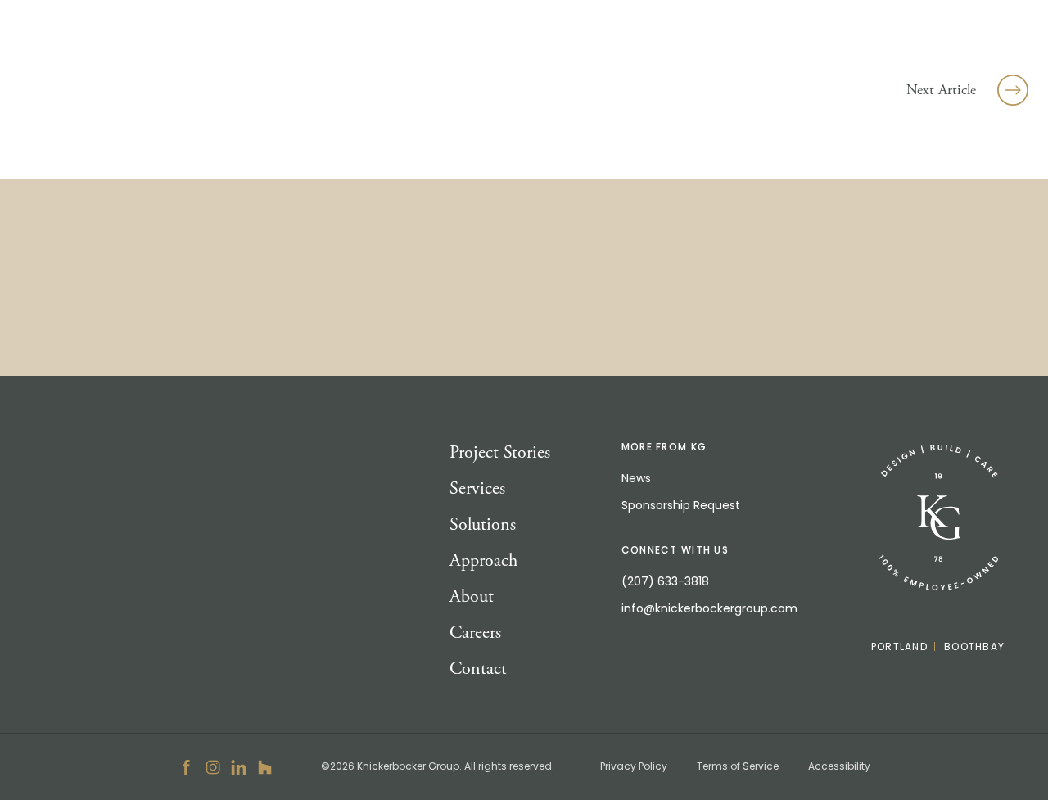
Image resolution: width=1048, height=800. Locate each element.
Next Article (941, 89)
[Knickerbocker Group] (938, 518)
